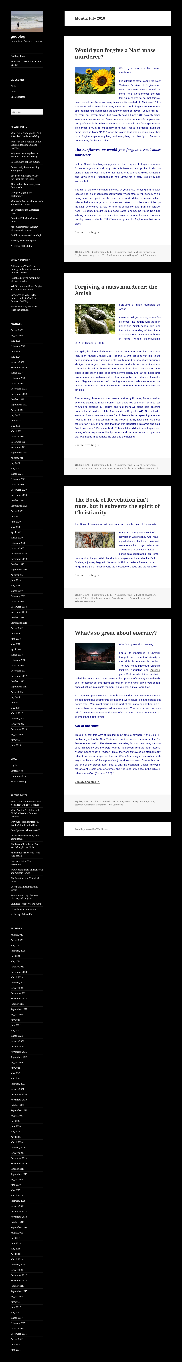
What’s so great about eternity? (116, 632)
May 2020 (15, 527)
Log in (14, 765)
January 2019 (17, 601)
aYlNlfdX (15, 286)
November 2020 (19, 495)
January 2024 (17, 362)
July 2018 (15, 633)
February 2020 (18, 543)
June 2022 (16, 420)
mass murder (81, 468)
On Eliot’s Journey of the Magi (26, 235)
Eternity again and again (23, 240)
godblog (18, 36)
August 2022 (17, 410)
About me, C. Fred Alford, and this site (26, 63)
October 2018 (17, 617)
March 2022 (17, 431)
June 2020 (16, 521)
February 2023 (18, 378)
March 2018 (17, 654)
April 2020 (16, 532)
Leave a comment (149, 468)
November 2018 (19, 612)
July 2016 (15, 739)
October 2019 (17, 564)
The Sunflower (109, 255)
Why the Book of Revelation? (135, 598)
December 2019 (19, 553)
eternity (79, 804)
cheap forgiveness (145, 251)
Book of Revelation (145, 594)
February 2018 (18, 660)
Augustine (149, 801)
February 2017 (18, 718)
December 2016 (19, 729)
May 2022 (15, 425)
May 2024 (15, 356)
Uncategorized (18, 96)
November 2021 (19, 447)
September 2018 (19, 622)
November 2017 (19, 676)
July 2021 (15, 463)
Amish (139, 464)
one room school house (101, 468)
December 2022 (19, 388)
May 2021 (15, 468)
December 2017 (19, 670)
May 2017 (15, 707)
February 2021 (18, 479)
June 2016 (16, 745)
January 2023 (17, 383)
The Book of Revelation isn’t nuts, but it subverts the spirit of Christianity (117, 506)
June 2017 (16, 702)
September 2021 (19, 452)
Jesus (13, 91)
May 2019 (15, 585)
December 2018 (19, 606)
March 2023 (17, 372)
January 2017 (17, 723)
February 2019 (18, 596)
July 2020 (15, 516)
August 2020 (17, 511)
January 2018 (17, 665)
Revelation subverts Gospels (105, 598)
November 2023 (19, 367)
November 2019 (19, 558)
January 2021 (17, 484)
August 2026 (17, 330)
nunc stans (89, 804)
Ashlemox (16, 266)
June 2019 (16, 580)
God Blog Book (18, 56)
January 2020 (17, 548)
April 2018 (16, 649)
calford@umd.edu (103, 251)
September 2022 (19, 404)
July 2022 (15, 415)
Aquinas (155, 670)
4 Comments (149, 255)
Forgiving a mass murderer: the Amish (116, 290)
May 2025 (15, 340)
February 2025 (18, 346)
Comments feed (19, 776)
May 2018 (15, 644)
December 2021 (19, 441)
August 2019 (17, 574)
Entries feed (17, 770)
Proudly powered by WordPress (91, 829)
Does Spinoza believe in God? (25, 161)
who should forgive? (128, 255)
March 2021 (17, 473)
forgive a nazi (81, 255)
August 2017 (17, 692)
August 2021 (17, 457)
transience (101, 804)
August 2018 (17, 628)
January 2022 (17, 436)
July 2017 (15, 697)
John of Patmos (82, 598)
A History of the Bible (21, 245)
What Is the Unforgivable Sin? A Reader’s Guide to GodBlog (25, 269)
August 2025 (17, 335)
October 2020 (17, 500)
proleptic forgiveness (125, 468)
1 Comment (117, 804)
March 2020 (17, 537)
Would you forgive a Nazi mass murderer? (115, 53)
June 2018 (16, 638)
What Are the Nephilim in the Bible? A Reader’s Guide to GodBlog (26, 145)
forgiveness (95, 255)
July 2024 (15, 351)
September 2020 (19, 505)
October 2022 (17, 399)
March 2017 (17, 713)
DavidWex (16, 294)
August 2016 (17, 734)
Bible (13, 86)
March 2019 (17, 590)
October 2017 (17, 681)
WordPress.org (18, 781)
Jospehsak (16, 277)
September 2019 (19, 569)
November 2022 (19, 394)
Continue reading (87, 232)
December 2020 (19, 489)
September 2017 (19, 686)
